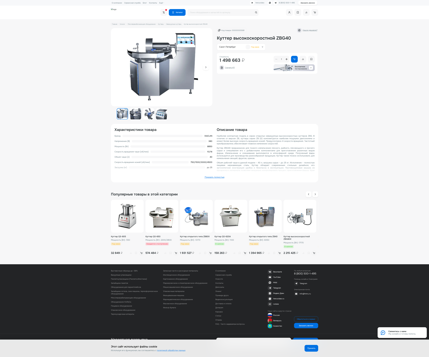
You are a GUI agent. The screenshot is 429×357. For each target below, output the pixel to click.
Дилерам (219, 307)
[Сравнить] (130, 253)
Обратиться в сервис (306, 319)
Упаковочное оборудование (123, 310)
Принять (311, 348)
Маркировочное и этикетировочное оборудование (185, 283)
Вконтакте (277, 272)
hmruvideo (260, 3)
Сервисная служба (132, 3)
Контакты (153, 3)
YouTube (277, 277)
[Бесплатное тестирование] (311, 68)
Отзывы (218, 320)
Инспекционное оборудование (176, 275)
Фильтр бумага (169, 307)
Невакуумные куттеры (173, 24)
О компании (117, 3)
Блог (145, 3)
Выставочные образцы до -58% (124, 271)
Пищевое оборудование (121, 306)
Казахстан (277, 326)
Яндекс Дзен (278, 293)
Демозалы (219, 287)
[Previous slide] (308, 194)
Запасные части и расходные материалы (180, 271)
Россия (276, 315)
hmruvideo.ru (278, 298)
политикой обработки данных (171, 350)
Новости (219, 279)
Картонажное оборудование (175, 279)
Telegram (277, 288)
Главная (114, 24)
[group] (161, 67)
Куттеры (161, 24)
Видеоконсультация (224, 299)
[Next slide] (206, 67)
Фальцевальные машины (173, 295)
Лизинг (218, 291)
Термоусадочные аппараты (122, 314)
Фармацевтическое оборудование (178, 299)
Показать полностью (214, 177)
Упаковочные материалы (173, 291)
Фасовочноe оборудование (175, 303)
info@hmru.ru (305, 294)
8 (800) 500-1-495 (287, 3)
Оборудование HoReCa (121, 302)
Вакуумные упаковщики (121, 275)
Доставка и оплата (223, 303)
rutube (276, 304)
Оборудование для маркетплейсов (126, 287)
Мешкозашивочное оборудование (178, 287)
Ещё (161, 3)
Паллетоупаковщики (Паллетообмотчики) (129, 279)
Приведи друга (221, 295)
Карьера (219, 312)
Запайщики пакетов (119, 283)
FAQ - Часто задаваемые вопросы (230, 324)
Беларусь (277, 320)
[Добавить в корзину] (141, 253)
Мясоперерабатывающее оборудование (142, 24)
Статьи (218, 316)
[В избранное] (136, 253)
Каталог (122, 24)
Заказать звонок (308, 3)
